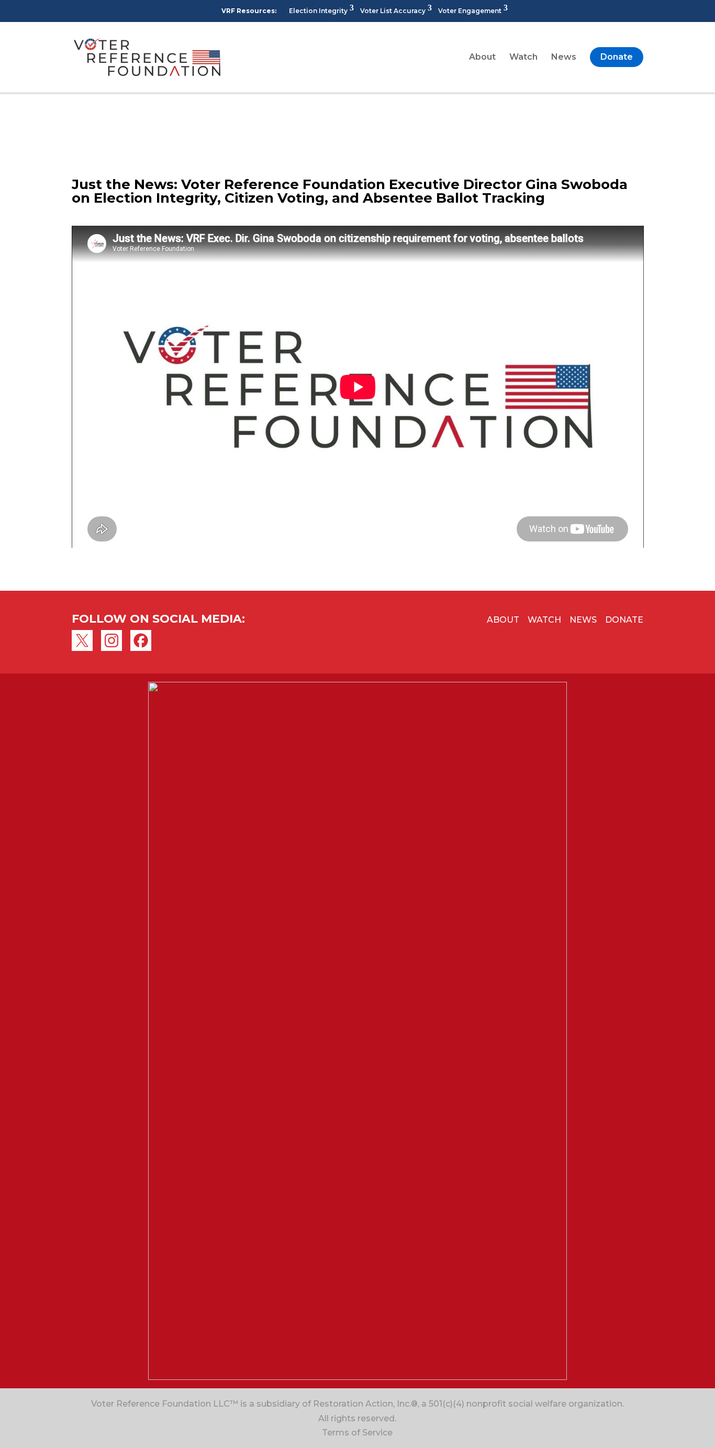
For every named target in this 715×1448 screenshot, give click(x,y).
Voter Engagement (469, 11)
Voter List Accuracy (393, 11)
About (482, 57)
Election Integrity (318, 11)
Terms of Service (357, 1433)
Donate (616, 57)
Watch (523, 57)
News (563, 57)
